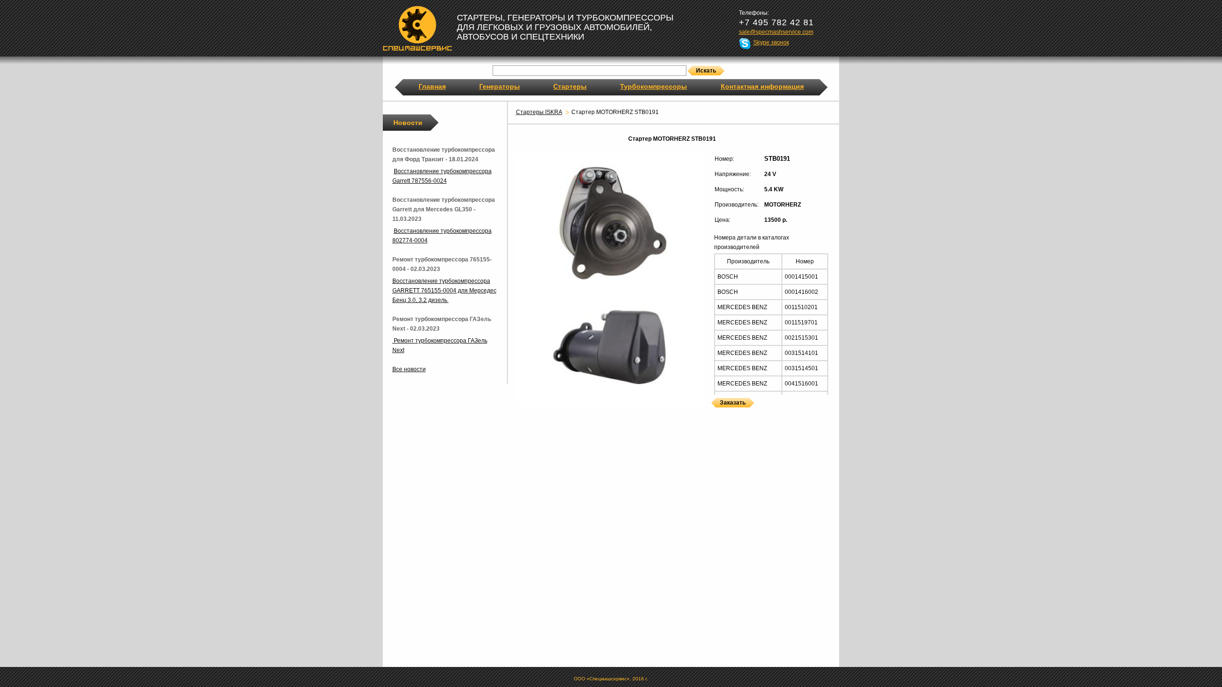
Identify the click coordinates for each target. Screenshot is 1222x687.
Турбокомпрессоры (653, 86)
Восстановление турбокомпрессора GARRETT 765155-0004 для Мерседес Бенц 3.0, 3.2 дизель (444, 290)
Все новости (409, 369)
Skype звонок (771, 42)
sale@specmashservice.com (776, 32)
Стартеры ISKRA (539, 112)
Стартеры (570, 86)
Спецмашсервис (417, 28)
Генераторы (499, 86)
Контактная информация (762, 86)
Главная (432, 86)
